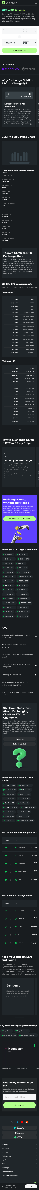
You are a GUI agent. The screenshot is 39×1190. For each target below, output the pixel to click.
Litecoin (20, 855)
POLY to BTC (8, 594)
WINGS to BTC (9, 603)
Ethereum (21, 847)
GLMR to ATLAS (24, 785)
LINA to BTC (22, 590)
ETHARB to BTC (24, 576)
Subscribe (19, 1105)
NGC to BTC (22, 585)
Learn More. (13, 1187)
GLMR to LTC (8, 803)
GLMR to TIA (8, 816)
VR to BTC (20, 563)
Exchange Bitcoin (8, 1035)
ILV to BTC (7, 563)
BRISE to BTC (23, 598)
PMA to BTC (8, 581)
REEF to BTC (22, 581)
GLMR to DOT (9, 794)
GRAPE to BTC (25, 603)
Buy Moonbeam (21, 1031)
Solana (20, 927)
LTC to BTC (23, 607)
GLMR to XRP (8, 798)
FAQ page (20, 739)
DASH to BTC (8, 559)
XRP (19, 880)
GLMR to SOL (25, 790)
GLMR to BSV (8, 812)
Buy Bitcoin (6, 1031)
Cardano (21, 910)
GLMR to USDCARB (25, 820)
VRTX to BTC (22, 616)
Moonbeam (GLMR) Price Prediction (14, 1069)
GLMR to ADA (24, 794)
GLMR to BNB (9, 785)
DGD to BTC (23, 559)
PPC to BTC (8, 585)
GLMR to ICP (8, 820)
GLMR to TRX (23, 798)
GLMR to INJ (23, 803)
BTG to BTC (8, 616)
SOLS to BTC (8, 598)
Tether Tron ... (22, 871)
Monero (20, 943)
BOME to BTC (9, 607)
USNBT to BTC (23, 612)
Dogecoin (21, 863)
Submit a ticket (19, 744)
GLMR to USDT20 (10, 807)
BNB (19, 935)
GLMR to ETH (23, 816)
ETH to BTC (8, 554)
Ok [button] (31, 1186)
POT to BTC (8, 572)
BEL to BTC (8, 590)
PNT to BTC (22, 568)
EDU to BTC (23, 594)
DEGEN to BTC (23, 572)
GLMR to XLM (24, 812)
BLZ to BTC (8, 568)
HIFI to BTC (22, 554)
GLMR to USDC (9, 790)
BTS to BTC (8, 612)
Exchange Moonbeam (27, 1035)
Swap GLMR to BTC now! (19, 519)
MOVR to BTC (9, 576)
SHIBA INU (21, 918)
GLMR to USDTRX (28, 807)
